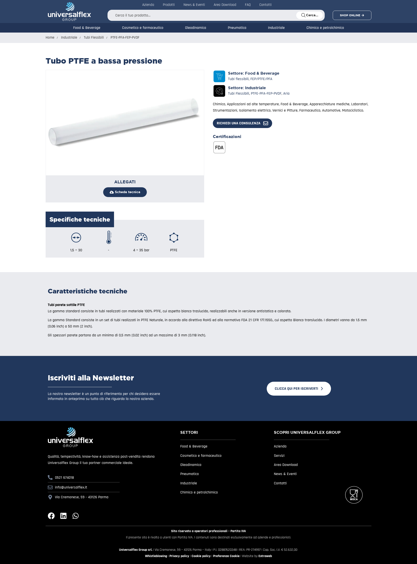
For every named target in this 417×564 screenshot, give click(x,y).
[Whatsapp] (75, 515)
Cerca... (312, 15)
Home (50, 37)
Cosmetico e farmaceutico (142, 27)
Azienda (148, 4)
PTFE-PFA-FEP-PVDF (125, 37)
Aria (286, 93)
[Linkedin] (63, 515)
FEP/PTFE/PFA (261, 78)
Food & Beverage (86, 27)
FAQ (248, 4)
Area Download (225, 4)
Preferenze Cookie (226, 556)
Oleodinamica (195, 27)
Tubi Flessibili (94, 37)
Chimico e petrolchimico (325, 27)
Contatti (265, 4)
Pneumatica (237, 27)
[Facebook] (51, 515)
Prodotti (169, 4)
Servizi (279, 455)
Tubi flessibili (238, 78)
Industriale (276, 27)
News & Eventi (194, 4)
